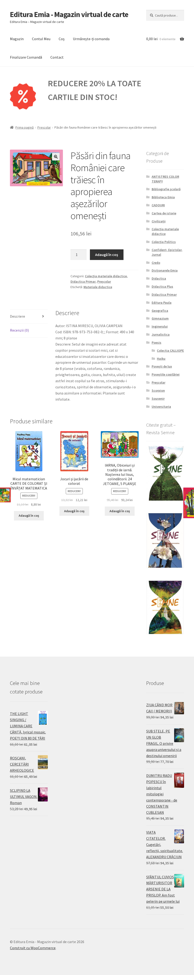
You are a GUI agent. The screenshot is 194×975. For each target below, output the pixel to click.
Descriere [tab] (17, 316)
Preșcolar (44, 127)
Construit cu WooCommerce (33, 947)
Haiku (161, 358)
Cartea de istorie (164, 213)
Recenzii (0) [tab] (19, 330)
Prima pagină (24, 127)
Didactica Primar (83, 281)
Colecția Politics (164, 242)
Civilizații (159, 221)
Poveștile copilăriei (166, 374)
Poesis (156, 342)
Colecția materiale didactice (106, 276)
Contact (57, 57)
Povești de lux (162, 366)
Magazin (17, 38)
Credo (156, 262)
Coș (62, 38)
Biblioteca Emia (163, 197)
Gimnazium (160, 318)
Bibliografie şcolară (166, 189)
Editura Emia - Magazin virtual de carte (69, 14)
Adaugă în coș (106, 254)
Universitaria (161, 406)
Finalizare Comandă (26, 57)
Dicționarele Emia (165, 270)
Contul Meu (41, 38)
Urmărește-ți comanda (91, 38)
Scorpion (158, 390)
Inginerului (160, 326)
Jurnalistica (161, 334)
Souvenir (158, 398)
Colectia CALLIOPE (170, 350)
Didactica (159, 278)
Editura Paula (162, 302)
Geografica (160, 310)
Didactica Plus (162, 286)
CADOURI (158, 205)
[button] (56, 156)
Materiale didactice (98, 287)
